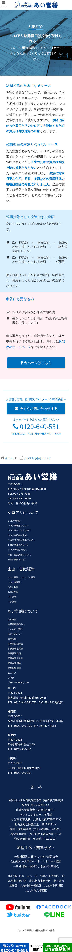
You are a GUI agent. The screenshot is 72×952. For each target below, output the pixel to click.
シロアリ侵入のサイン (18, 545)
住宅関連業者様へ (16, 624)
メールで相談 (36, 947)
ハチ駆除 (12, 601)
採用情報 (12, 639)
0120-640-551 (39, 426)
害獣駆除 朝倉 (14, 663)
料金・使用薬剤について (19, 555)
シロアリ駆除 (14, 521)
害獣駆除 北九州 (15, 658)
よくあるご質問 (15, 629)
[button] (64, 457)
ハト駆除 (12, 597)
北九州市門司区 (49, 875)
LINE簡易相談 (58, 948)
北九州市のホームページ (22, 875)
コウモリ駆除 (14, 582)
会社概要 (12, 619)
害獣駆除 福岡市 (15, 644)
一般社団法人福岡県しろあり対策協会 (36, 866)
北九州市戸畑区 (53, 885)
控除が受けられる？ (17, 559)
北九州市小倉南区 (40, 880)
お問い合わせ (14, 634)
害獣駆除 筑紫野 (15, 648)
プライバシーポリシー (18, 682)
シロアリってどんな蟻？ (19, 530)
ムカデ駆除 (13, 592)
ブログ (11, 678)
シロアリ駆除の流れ (17, 550)
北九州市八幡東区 (30, 885)
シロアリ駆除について (18, 525)
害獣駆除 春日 (14, 653)
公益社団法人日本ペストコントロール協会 (36, 861)
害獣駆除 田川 (14, 668)
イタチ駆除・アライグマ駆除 (21, 577)
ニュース (12, 673)
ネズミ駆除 (13, 587)
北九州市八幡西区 (36, 890)
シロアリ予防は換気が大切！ (21, 540)
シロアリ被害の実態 (17, 535)
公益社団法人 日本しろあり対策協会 (36, 856)
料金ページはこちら (36, 363)
